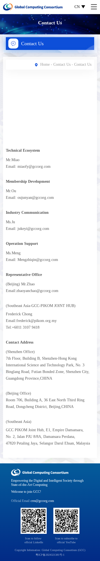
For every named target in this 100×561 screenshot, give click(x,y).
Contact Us (62, 64)
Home (45, 64)
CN (77, 7)
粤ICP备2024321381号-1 (50, 554)
